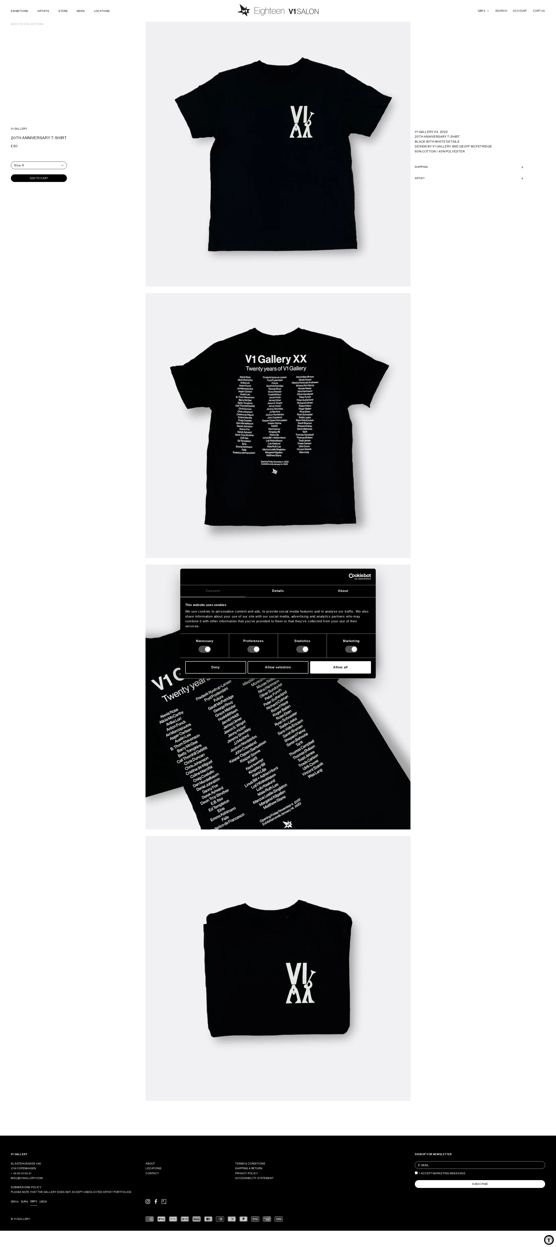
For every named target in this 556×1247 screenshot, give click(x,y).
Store (63, 11)
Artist (420, 178)
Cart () (539, 10)
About (150, 1163)
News (81, 11)
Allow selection (278, 667)
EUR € (24, 1201)
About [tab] (343, 590)
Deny (215, 667)
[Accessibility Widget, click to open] (549, 1240)
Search (501, 10)
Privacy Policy (246, 1173)
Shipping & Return (248, 1168)
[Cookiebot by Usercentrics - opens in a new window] (352, 576)
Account (520, 10)
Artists (43, 11)
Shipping (421, 166)
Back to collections (27, 24)
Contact (152, 1173)
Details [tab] (278, 590)
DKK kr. (15, 1201)
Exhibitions (19, 11)
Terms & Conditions (250, 1163)
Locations (102, 11)
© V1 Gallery (20, 1219)
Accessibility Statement (254, 1178)
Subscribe (480, 1184)
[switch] (253, 649)
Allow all (340, 667)
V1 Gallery (19, 128)
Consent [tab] (213, 590)
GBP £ (481, 10)
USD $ (43, 1201)
